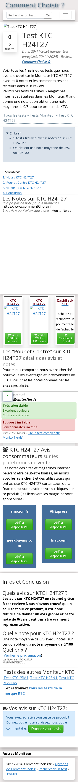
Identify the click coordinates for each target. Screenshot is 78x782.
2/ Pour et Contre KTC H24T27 (24, 182)
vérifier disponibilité (19, 524)
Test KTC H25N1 (43, 677)
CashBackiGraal (66, 339)
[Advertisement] (39, 252)
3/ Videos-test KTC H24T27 (22, 188)
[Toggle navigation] (66, 15)
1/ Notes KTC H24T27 (18, 177)
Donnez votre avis (46, 728)
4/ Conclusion (12, 193)
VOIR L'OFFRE (13, 338)
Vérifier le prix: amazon (22, 655)
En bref (15, 133)
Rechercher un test (53, 769)
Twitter (12, 773)
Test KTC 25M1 (15, 677)
